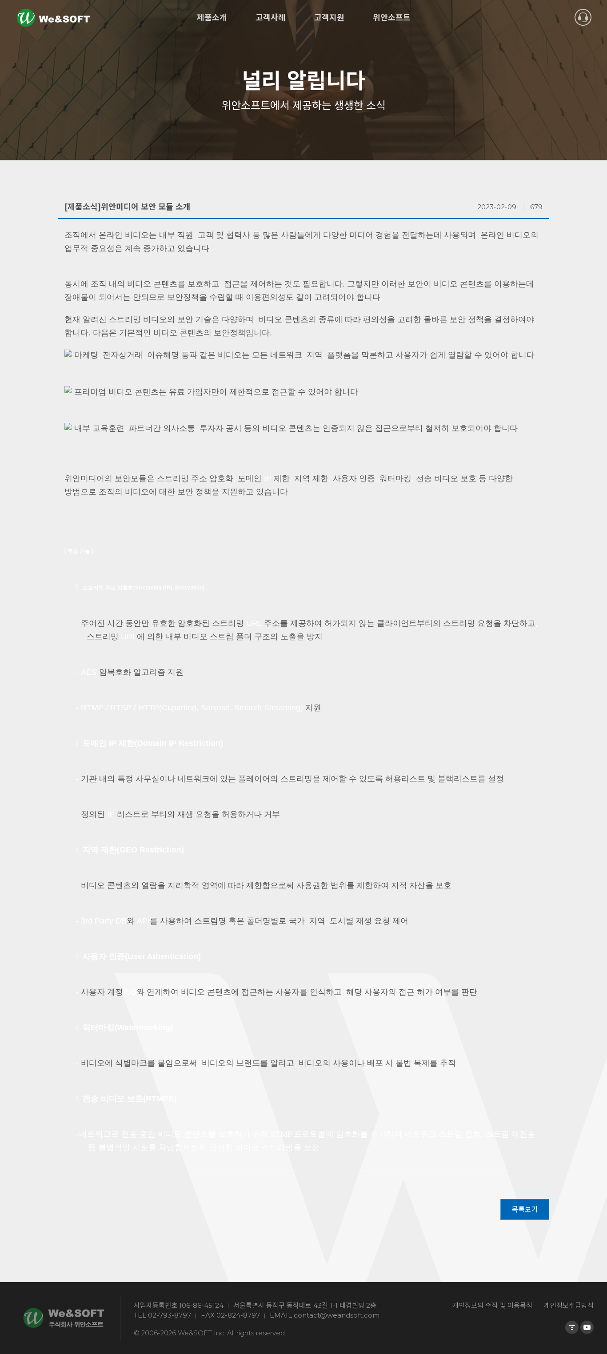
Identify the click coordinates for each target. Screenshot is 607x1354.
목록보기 (524, 1209)
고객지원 (329, 18)
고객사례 (271, 18)
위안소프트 (392, 18)
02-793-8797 (169, 1315)
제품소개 (212, 18)
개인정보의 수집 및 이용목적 (492, 1305)
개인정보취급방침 (569, 1305)
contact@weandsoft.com (336, 1315)
